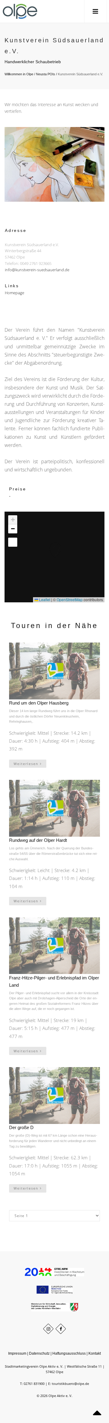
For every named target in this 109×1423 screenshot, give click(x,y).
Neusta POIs (45, 74)
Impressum (17, 1353)
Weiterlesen (27, 763)
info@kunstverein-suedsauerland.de (37, 269)
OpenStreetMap (70, 599)
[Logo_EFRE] (54, 1271)
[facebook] (60, 1329)
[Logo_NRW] (55, 1306)
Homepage (14, 292)
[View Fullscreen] (12, 542)
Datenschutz (39, 1353)
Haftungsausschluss (69, 1353)
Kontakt (94, 1353)
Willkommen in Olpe (19, 74)
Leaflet (44, 599)
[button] (49, 543)
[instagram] (48, 1329)
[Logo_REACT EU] (55, 1289)
